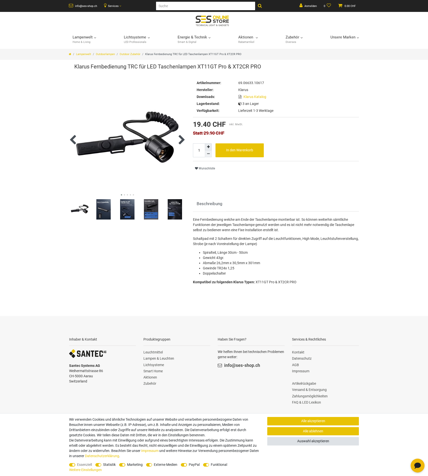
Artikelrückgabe (304, 383)
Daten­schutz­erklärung (102, 456)
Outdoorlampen (105, 54)
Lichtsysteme (153, 365)
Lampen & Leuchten (158, 358)
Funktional (219, 465)
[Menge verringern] (208, 153)
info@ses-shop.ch (85, 6)
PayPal (194, 465)
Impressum (300, 371)
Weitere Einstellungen (85, 470)
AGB (295, 365)
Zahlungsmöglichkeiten (310, 396)
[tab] (209, 204)
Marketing (135, 465)
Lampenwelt (83, 54)
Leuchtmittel (153, 352)
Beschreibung (209, 203)
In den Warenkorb (239, 150)
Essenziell (84, 465)
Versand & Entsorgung (309, 390)
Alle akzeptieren (313, 421)
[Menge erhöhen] (208, 146)
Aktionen (150, 377)
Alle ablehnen (313, 431)
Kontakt (298, 352)
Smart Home (153, 371)
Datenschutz (302, 358)
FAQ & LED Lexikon (306, 402)
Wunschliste (206, 168)
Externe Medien (165, 465)
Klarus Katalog (254, 97)
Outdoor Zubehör (130, 54)
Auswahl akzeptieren (313, 441)
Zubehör (149, 383)
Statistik (109, 465)
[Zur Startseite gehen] (70, 54)
